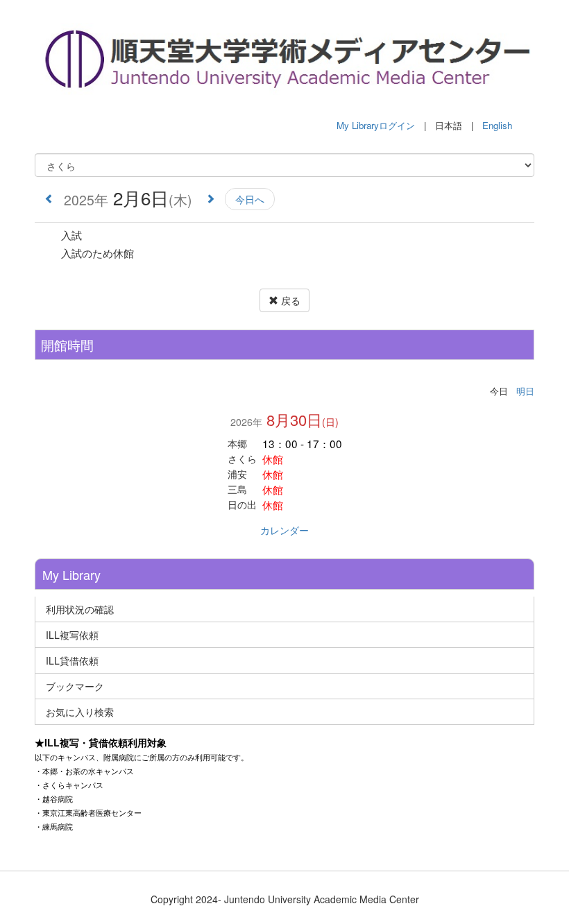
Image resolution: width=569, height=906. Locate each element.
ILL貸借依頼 (72, 660)
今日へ (249, 199)
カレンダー (284, 530)
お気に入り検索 (80, 712)
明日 (525, 391)
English (497, 125)
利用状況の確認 (80, 609)
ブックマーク (75, 686)
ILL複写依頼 (72, 635)
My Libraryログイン (376, 125)
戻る (289, 300)
